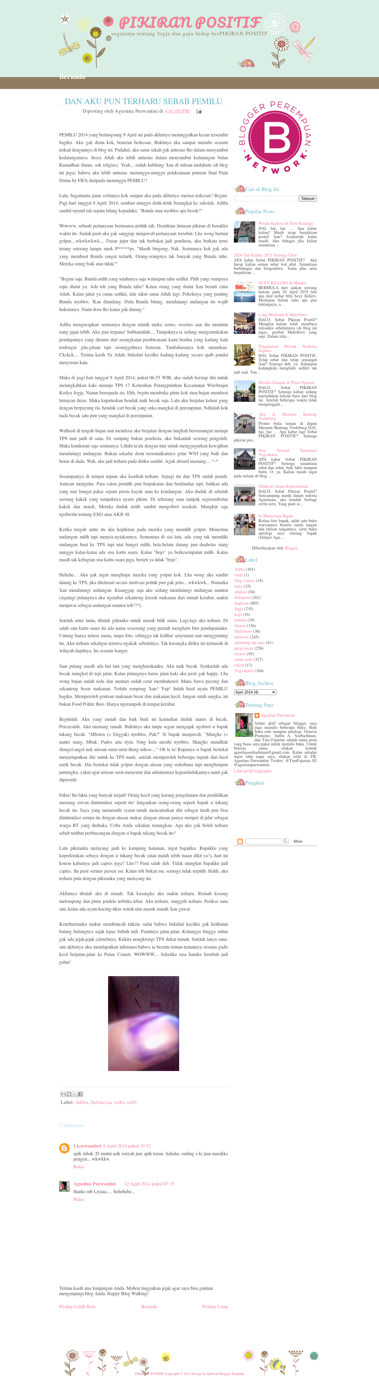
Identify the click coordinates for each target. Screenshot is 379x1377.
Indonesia (101, 1102)
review (240, 653)
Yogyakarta (244, 670)
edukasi (241, 592)
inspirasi (241, 603)
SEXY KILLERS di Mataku (282, 283)
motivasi (242, 637)
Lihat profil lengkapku (253, 771)
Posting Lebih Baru (77, 1306)
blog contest (245, 580)
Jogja (239, 608)
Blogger (291, 548)
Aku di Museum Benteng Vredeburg (287, 416)
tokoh (239, 665)
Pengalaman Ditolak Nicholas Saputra (287, 348)
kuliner (240, 620)
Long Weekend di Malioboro (282, 314)
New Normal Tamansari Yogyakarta (287, 452)
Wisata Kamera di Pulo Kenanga (285, 223)
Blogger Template (231, 1373)
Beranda (72, 76)
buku (239, 586)
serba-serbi (125, 1102)
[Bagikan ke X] (75, 1094)
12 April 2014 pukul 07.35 (149, 1183)
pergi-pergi (244, 648)
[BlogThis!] (69, 1094)
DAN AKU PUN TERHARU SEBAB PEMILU (143, 100)
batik (239, 575)
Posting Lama (215, 1306)
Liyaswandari (87, 1145)
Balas (78, 1166)
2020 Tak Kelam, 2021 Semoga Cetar (265, 255)
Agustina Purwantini (94, 1183)
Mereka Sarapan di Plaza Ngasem (286, 382)
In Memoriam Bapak (275, 516)
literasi (240, 625)
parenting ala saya (249, 642)
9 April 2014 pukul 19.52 (127, 1145)
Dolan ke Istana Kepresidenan (283, 486)
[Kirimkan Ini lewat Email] (63, 1094)
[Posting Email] (198, 111)
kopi (238, 614)
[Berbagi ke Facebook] (80, 1094)
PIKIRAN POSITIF (189, 22)
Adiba (82, 1102)
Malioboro (243, 631)
